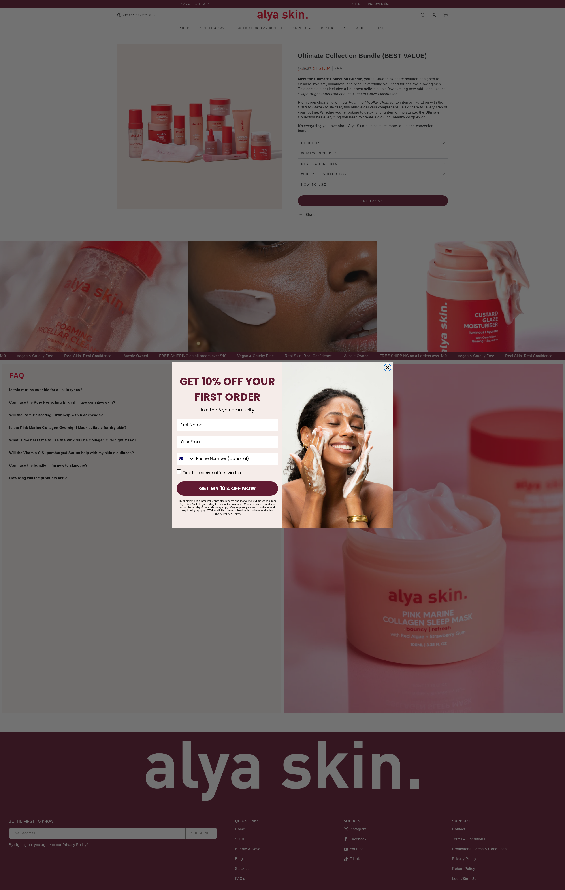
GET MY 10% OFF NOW (227, 488)
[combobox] (185, 459)
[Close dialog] (387, 367)
